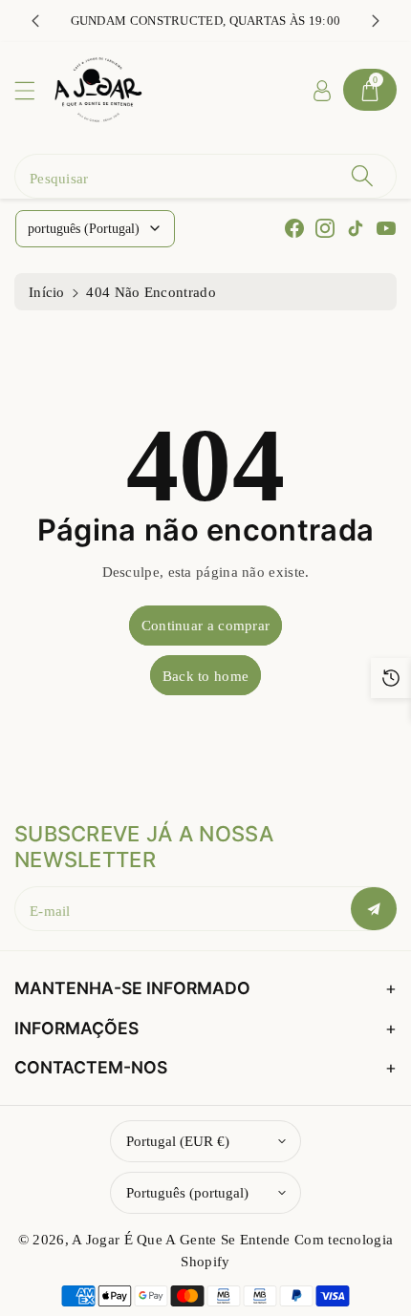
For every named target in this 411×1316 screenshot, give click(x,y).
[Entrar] (322, 90)
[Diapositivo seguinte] (376, 21)
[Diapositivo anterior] (35, 21)
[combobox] (205, 176)
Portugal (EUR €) (177, 1141)
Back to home (205, 676)
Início (47, 292)
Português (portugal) (187, 1192)
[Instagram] (325, 228)
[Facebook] (294, 228)
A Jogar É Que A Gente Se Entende (183, 1239)
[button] (33, 90)
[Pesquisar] (362, 176)
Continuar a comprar (205, 625)
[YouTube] (386, 228)
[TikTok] (355, 228)
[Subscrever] (374, 908)
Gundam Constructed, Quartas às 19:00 (206, 20)
